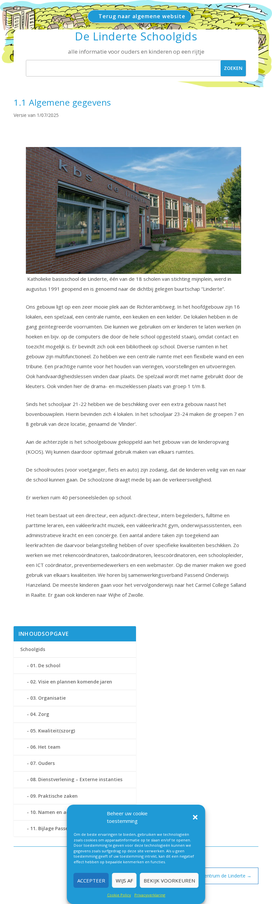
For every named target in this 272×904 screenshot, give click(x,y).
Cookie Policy (119, 894)
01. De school (45, 665)
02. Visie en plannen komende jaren (71, 681)
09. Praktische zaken (54, 796)
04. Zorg (39, 714)
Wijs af (124, 880)
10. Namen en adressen (57, 812)
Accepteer (91, 880)
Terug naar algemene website (142, 16)
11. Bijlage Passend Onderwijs (64, 828)
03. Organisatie (48, 698)
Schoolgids (32, 649)
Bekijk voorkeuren (169, 880)
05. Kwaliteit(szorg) (52, 731)
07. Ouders (42, 763)
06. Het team (45, 747)
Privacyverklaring (149, 894)
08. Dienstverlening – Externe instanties (76, 779)
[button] (195, 817)
